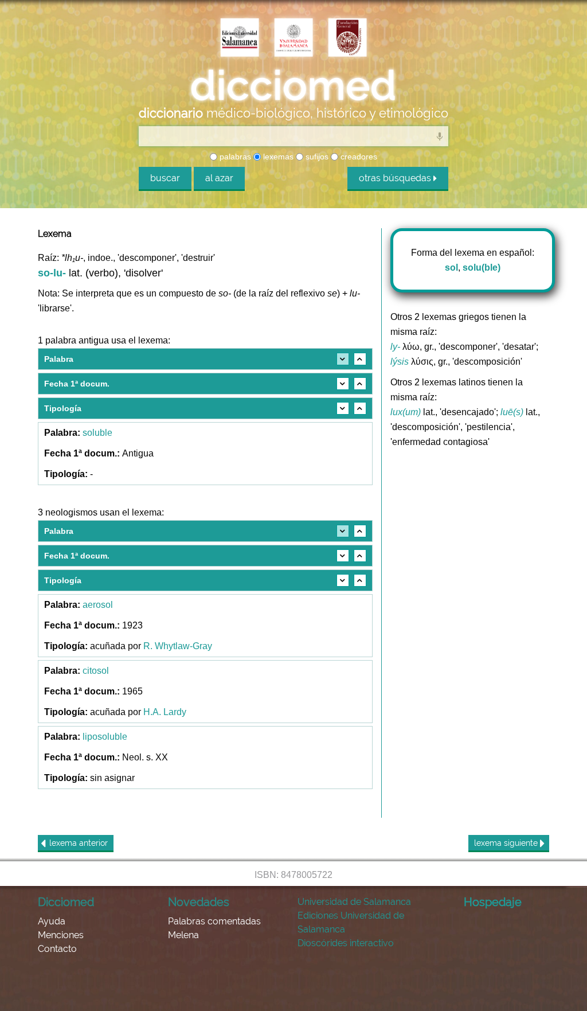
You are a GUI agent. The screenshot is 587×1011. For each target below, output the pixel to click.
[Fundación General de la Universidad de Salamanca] (347, 38)
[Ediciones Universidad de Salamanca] (239, 38)
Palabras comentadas (214, 921)
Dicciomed (66, 902)
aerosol (98, 605)
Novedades (198, 902)
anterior (78, 843)
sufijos (315, 156)
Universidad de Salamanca (354, 901)
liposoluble (105, 736)
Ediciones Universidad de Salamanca (351, 922)
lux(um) (405, 412)
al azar (219, 178)
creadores (357, 156)
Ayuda (51, 921)
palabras (234, 156)
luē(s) (511, 412)
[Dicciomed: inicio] (293, 85)
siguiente (507, 843)
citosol (96, 671)
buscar (165, 178)
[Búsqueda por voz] (440, 136)
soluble (97, 433)
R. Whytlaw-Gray (177, 646)
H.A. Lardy (164, 712)
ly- (395, 347)
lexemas (277, 156)
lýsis (399, 361)
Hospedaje (493, 902)
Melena (183, 935)
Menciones (61, 935)
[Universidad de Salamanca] (293, 38)
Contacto (57, 948)
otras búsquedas (396, 178)
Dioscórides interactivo (346, 943)
